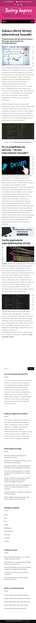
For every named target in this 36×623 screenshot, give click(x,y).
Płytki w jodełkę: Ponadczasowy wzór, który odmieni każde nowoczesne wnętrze (16, 498)
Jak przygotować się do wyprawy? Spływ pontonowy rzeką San (16, 578)
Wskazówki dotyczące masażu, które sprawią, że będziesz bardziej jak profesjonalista (17, 568)
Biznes (6, 514)
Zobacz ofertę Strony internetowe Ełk (15, 608)
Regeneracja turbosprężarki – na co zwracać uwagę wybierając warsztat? (17, 558)
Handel (6, 524)
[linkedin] (21, 4)
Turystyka (7, 538)
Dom (5, 521)
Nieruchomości (8, 531)
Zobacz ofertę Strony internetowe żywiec (16, 605)
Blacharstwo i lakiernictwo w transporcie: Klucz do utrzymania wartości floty (17, 461)
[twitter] (18, 4)
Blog (5, 518)
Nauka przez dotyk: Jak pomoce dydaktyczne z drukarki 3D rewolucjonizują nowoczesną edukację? (18, 486)
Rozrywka (7, 534)
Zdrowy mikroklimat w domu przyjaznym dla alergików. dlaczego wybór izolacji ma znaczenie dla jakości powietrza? (17, 479)
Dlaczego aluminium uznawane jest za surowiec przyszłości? (15, 456)
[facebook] (14, 4)
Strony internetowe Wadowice (22, 142)
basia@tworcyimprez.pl (24, 1)
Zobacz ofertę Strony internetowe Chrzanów (17, 601)
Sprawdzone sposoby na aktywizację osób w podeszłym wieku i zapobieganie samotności (17, 466)
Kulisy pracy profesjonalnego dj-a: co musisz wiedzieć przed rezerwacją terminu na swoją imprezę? (17, 472)
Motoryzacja (7, 528)
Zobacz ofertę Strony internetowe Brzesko (16, 595)
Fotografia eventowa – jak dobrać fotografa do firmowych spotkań (17, 493)
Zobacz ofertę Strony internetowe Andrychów (17, 598)
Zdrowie (6, 541)
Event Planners (25, 620)
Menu (4, 21)
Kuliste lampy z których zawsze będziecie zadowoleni (16, 573)
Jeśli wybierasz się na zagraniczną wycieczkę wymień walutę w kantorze (17, 563)
